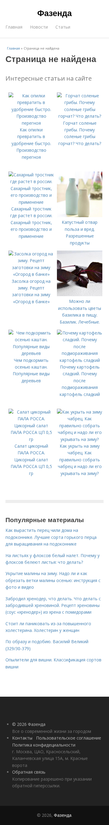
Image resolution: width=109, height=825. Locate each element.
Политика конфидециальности (43, 745)
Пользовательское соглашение (68, 738)
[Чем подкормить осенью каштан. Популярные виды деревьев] (31, 353)
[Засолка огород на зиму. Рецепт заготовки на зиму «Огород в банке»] (31, 274)
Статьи (62, 27)
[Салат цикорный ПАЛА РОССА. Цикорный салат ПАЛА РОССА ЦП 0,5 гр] (31, 439)
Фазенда (54, 13)
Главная (13, 27)
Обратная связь (28, 772)
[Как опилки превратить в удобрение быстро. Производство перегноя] (31, 123)
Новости (39, 27)
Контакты (22, 738)
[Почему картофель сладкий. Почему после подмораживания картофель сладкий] (79, 360)
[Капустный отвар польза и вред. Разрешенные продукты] (79, 215)
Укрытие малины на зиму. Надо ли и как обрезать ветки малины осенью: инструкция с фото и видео (53, 580)
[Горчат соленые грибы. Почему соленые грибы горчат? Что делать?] (79, 116)
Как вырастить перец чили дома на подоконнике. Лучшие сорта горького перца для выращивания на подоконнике (51, 537)
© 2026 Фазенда (28, 724)
